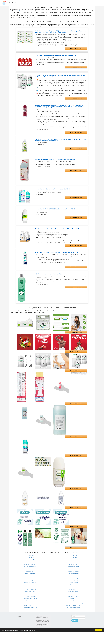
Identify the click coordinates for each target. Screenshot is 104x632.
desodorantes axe (21, 10)
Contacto (19, 616)
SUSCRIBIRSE (74, 620)
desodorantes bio (30, 10)
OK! (98, 630)
